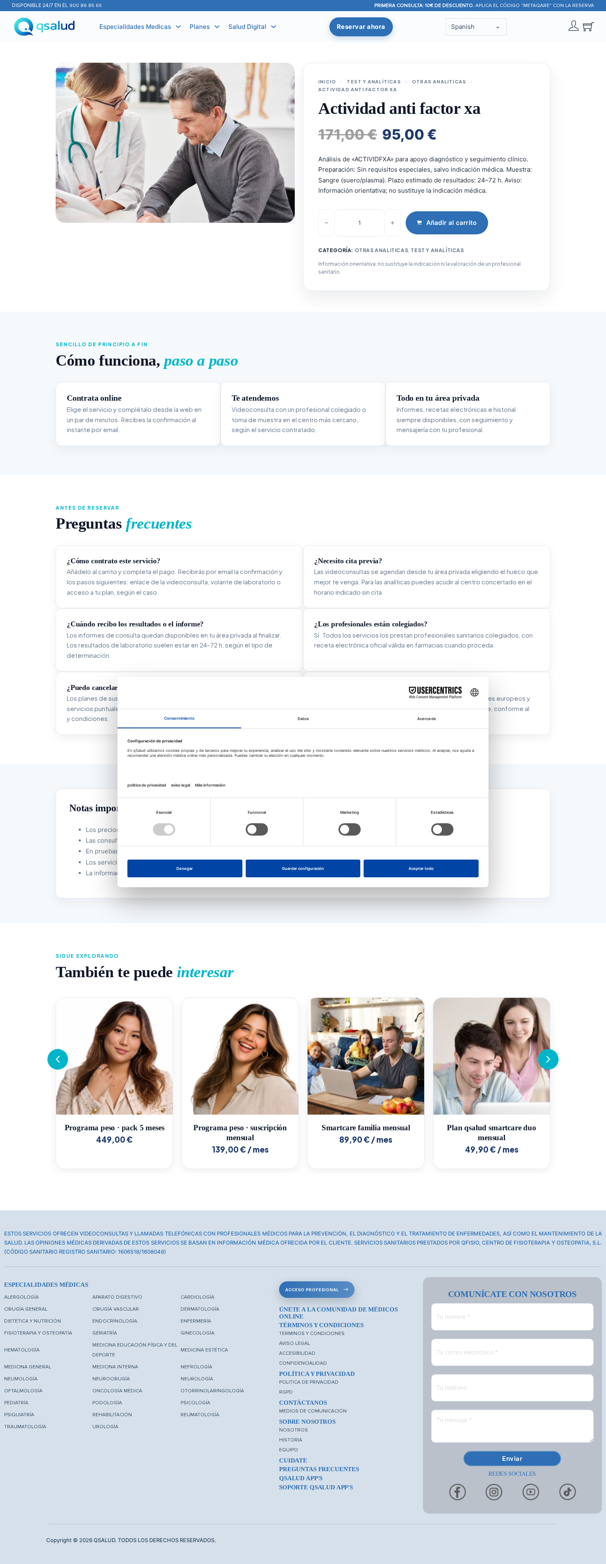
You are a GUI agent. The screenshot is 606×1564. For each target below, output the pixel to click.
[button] (548, 1059)
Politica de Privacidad (308, 1382)
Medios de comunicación (313, 1411)
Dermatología (200, 1309)
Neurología (197, 1379)
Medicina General (27, 1367)
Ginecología (197, 1333)
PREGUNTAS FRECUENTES (319, 1469)
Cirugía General (25, 1309)
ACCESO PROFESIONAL (312, 1289)
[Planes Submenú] (217, 26)
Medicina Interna (115, 1367)
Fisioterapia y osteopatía (38, 1333)
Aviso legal (294, 1343)
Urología (105, 1427)
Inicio (327, 81)
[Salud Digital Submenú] (273, 26)
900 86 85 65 (85, 5)
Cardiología (197, 1297)
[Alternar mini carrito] (588, 26)
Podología (107, 1403)
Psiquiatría (19, 1415)
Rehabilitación (112, 1415)
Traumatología (25, 1427)
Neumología (21, 1379)
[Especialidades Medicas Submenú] (178, 26)
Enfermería (196, 1321)
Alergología (21, 1297)
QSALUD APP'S (300, 1478)
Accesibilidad (297, 1353)
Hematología (22, 1350)
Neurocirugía (111, 1379)
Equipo (288, 1450)
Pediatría (16, 1403)
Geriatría (104, 1333)
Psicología (195, 1403)
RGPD (286, 1392)
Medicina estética (204, 1350)
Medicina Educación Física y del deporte (134, 1350)
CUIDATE (293, 1460)
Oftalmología (23, 1391)
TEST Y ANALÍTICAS (374, 81)
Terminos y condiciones (312, 1333)
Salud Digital (247, 27)
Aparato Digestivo (117, 1297)
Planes (200, 27)
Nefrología (196, 1367)
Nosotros (293, 1430)
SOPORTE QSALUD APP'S (316, 1487)
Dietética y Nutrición (32, 1321)
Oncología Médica (117, 1391)
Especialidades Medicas (135, 27)
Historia (290, 1440)
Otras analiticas (439, 81)
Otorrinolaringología (212, 1391)
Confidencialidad (303, 1363)
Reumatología (200, 1415)
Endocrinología (114, 1321)
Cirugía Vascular (115, 1309)
